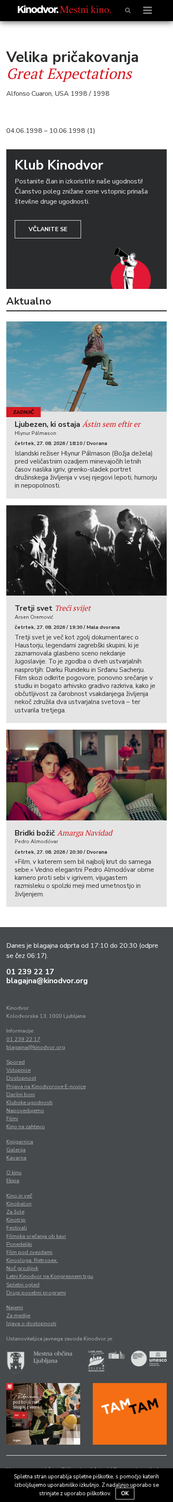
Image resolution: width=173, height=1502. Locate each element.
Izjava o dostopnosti (31, 1323)
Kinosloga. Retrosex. (32, 1260)
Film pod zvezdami (29, 1252)
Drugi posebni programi (36, 1293)
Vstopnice (18, 1070)
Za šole (15, 1212)
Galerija (16, 1150)
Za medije (18, 1315)
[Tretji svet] (86, 550)
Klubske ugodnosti (29, 1102)
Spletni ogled (22, 1285)
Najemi (14, 1307)
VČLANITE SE (48, 229)
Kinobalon (18, 1204)
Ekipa (12, 1180)
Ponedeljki (19, 1244)
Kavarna (16, 1158)
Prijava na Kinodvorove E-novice (46, 1086)
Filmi (12, 1118)
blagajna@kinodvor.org (47, 981)
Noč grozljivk (22, 1268)
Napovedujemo (25, 1110)
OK (125, 1493)
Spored (15, 1062)
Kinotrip (16, 1220)
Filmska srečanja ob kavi (36, 1236)
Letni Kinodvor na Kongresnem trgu (49, 1276)
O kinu (13, 1172)
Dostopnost (21, 1078)
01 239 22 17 (30, 972)
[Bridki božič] (86, 775)
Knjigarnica (19, 1142)
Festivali (16, 1228)
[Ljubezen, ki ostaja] (86, 366)
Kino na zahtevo (25, 1126)
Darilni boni (20, 1094)
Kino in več (19, 1196)
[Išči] (128, 10)
